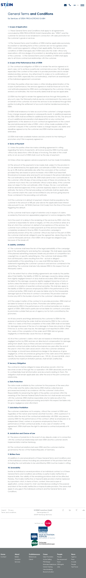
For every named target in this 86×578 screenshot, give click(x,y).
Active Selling (47, 559)
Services (17, 562)
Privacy (11, 510)
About (17, 554)
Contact (3, 557)
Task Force (74, 567)
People (59, 554)
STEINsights (60, 564)
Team (59, 562)
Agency (73, 557)
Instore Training (48, 567)
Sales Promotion (48, 557)
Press (72, 559)
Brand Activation (48, 572)
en (78, 5)
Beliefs (17, 557)
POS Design (46, 562)
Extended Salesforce (49, 564)
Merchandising (48, 569)
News (73, 554)
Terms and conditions (8, 512)
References (32, 557)
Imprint (3, 510)
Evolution (17, 559)
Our (34, 554)
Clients (31, 559)
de (75, 5)
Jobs (58, 567)
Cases (45, 554)
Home (3, 554)
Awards (73, 562)
